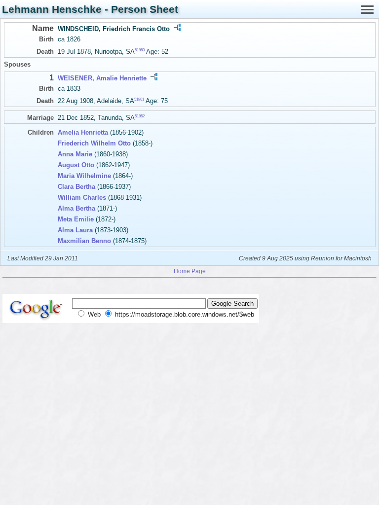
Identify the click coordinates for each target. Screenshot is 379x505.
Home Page (190, 271)
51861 (139, 99)
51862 (140, 116)
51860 (140, 50)
